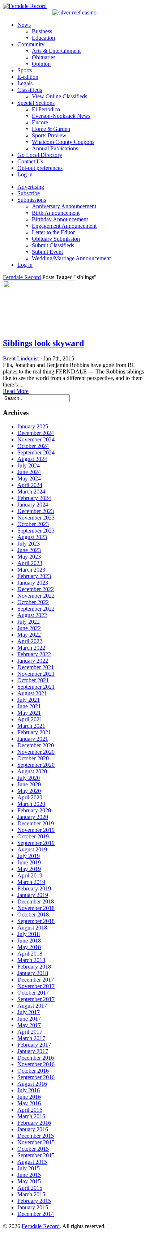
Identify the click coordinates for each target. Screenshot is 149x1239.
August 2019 (32, 849)
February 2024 (34, 498)
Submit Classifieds (53, 245)
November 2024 (36, 439)
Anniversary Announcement (64, 206)
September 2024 (36, 452)
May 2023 (29, 557)
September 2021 (36, 687)
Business (42, 31)
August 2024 (32, 459)
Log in (25, 174)
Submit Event (47, 252)
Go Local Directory (39, 155)
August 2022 (32, 615)
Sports (24, 70)
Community (30, 44)
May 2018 (29, 947)
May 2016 (29, 1103)
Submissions (31, 200)
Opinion (41, 64)
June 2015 (29, 1175)
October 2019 (33, 836)
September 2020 (36, 765)
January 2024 (32, 504)
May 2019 (29, 869)
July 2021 (28, 700)
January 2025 (32, 426)
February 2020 (34, 810)
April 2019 (29, 875)
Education (43, 38)
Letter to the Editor (53, 232)
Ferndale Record (22, 277)
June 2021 (29, 706)
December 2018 (35, 901)
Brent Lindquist (21, 358)
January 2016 (32, 1129)
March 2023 (31, 570)
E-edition (27, 77)
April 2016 (29, 1110)
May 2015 (29, 1181)
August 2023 (32, 537)
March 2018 (31, 960)
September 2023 (36, 530)
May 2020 (29, 791)
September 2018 (36, 921)
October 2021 (33, 680)
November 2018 (36, 908)
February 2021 (34, 732)
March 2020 (31, 804)
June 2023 (29, 550)
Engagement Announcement (64, 226)
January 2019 (32, 895)
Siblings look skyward (43, 343)
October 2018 (33, 914)
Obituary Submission (56, 239)
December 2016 (35, 1058)
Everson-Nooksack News (61, 116)
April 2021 (29, 719)
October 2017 (33, 993)
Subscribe (28, 193)
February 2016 (34, 1123)
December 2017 (35, 980)
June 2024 (29, 472)
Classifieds (29, 90)
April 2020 (29, 797)
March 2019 (31, 882)
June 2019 (29, 862)
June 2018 (29, 940)
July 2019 (28, 856)
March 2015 (31, 1194)
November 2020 (36, 752)
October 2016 (33, 1071)
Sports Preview (49, 135)
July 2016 (28, 1090)
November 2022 (36, 596)
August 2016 (32, 1084)
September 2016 (36, 1077)
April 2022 (29, 641)
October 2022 (33, 602)
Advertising (30, 187)
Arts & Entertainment (56, 51)
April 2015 (29, 1188)
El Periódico (46, 109)
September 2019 (36, 843)
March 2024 (31, 491)
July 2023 (28, 544)
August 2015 (32, 1162)
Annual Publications (55, 148)
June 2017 (29, 1019)
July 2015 (28, 1168)
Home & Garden (51, 129)
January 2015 (32, 1207)
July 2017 (28, 1012)
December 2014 (35, 1214)
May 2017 (29, 1025)
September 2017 (36, 999)
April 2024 (29, 485)
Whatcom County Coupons (63, 142)
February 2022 (34, 654)
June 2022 (29, 628)
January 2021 (32, 739)
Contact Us (30, 161)
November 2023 (36, 517)
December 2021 (35, 667)
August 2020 (32, 771)
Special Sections (36, 103)
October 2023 (33, 524)
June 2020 (29, 784)
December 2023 (35, 511)
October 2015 (33, 1149)
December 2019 (35, 823)
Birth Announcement (56, 213)
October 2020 (33, 758)
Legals (25, 83)
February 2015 (34, 1201)
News (24, 25)
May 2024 (29, 478)
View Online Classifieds (59, 96)
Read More (16, 391)
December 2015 (35, 1136)
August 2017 (32, 1006)
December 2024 (35, 433)
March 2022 (31, 648)
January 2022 (32, 661)
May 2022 (29, 635)
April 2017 (29, 1032)
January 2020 (32, 817)
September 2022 (36, 609)
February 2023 (34, 576)
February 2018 (34, 967)
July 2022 (28, 622)
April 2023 (29, 563)
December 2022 (35, 589)
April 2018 (29, 953)
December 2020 (35, 745)
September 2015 (36, 1155)
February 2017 (34, 1045)
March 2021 (31, 726)
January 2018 (32, 973)
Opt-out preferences (40, 168)
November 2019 (36, 830)
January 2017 (32, 1051)
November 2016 (36, 1064)
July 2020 (28, 778)
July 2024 (28, 465)
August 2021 (32, 693)
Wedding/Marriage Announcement (71, 258)
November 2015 (36, 1142)
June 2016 (29, 1097)
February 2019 (34, 888)
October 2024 (33, 446)
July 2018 (28, 934)
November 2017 (36, 986)
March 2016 (31, 1116)
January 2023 (32, 583)
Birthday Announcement (60, 219)
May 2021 (29, 713)
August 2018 (32, 927)
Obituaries (43, 57)
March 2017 (31, 1038)
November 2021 (36, 674)
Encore (40, 122)
